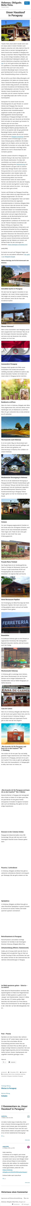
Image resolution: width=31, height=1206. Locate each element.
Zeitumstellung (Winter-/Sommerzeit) (15, 948)
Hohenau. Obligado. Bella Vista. (11, 3)
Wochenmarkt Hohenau (9, 671)
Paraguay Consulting (17, 136)
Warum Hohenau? (7, 326)
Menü (27, 3)
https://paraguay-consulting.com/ (17, 244)
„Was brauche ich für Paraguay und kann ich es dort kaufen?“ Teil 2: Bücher (15, 791)
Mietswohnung (20, 164)
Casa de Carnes (6, 708)
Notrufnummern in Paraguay (11, 936)
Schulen (4, 522)
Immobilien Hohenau (20, 1074)
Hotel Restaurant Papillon (10, 599)
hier (2, 63)
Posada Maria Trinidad (9, 562)
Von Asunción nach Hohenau (11, 440)
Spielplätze (5, 901)
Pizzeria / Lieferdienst (9, 868)
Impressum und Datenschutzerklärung (11, 1198)
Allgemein (24, 1072)
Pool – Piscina (6, 1034)
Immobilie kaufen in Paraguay (11, 289)
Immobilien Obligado (6, 1076)
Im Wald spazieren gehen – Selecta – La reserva (14, 986)
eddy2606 (6, 1146)
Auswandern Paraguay (9, 364)
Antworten (27, 1140)
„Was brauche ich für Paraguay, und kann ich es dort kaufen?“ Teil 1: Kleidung (13, 748)
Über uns (26, 1198)
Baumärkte (5, 635)
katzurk (5, 1072)
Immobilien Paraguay (17, 1076)
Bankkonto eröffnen (8, 402)
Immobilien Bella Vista (8, 1074)
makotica (4, 1116)
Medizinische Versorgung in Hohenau (14, 477)
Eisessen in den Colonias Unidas (12, 832)
